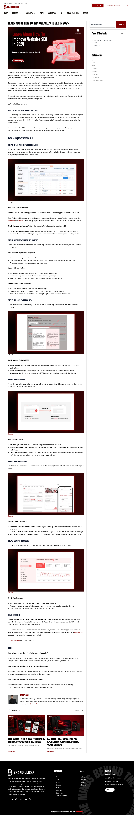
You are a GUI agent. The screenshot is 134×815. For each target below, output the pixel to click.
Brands (15, 13)
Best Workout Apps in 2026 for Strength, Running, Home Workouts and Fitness (26, 740)
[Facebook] (16, 799)
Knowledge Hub (73, 13)
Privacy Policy (79, 812)
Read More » (11, 752)
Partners (84, 785)
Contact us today (14, 640)
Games (94, 69)
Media (83, 779)
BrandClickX (78, 632)
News (93, 66)
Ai (61, 13)
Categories (97, 45)
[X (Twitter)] (30, 799)
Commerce (52, 13)
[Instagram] (11, 799)
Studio (83, 782)
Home (6, 13)
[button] (122, 33)
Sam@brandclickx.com (35, 704)
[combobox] (102, 24)
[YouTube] (26, 799)
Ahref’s (20, 221)
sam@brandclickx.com (113, 778)
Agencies (29, 13)
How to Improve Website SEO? (103, 40)
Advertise (110, 790)
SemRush (11, 221)
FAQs (95, 43)
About (85, 13)
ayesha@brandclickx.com (114, 785)
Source (10, 434)
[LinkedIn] (21, 799)
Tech (42, 13)
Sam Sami (24, 695)
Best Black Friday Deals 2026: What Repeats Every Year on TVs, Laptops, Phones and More (63, 741)
